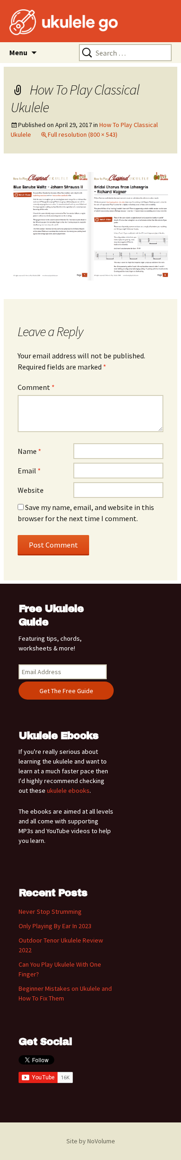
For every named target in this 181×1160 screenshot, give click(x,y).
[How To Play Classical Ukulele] (90, 225)
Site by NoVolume (90, 1141)
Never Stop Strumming (50, 911)
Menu (18, 52)
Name (29, 451)
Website (31, 490)
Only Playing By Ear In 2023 (55, 926)
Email (29, 470)
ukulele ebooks (68, 790)
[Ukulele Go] (51, 22)
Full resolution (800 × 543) (82, 134)
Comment (36, 387)
